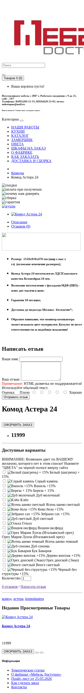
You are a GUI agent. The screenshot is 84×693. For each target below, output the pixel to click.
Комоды (17, 173)
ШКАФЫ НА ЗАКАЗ (28, 148)
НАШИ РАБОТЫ (25, 127)
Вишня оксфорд (50, 528)
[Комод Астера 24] (26, 214)
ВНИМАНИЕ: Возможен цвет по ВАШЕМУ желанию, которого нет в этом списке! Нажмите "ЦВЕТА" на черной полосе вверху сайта (40, 463)
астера (18, 599)
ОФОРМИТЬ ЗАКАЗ (18, 425)
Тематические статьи (28, 670)
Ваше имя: (10, 359)
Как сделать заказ (25, 683)
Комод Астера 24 (16, 626)
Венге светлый (47, 565)
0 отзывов (10, 587)
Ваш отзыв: (11, 379)
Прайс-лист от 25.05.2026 (31, 679)
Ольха (26, 523)
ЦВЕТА (17, 144)
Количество (11, 578)
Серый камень (46, 481)
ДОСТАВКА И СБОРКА (31, 161)
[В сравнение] (41, 652)
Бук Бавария (41, 551)
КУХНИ (18, 131)
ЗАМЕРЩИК (22, 140)
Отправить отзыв (16, 397)
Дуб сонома (39, 546)
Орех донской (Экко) (62, 560)
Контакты (19, 687)
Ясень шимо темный (61, 541)
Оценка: (8, 392)
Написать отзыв (33, 587)
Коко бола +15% (50, 509)
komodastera (34, 599)
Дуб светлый (42, 519)
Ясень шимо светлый (62, 505)
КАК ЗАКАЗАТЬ (25, 157)
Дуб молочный (47, 495)
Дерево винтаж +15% (62, 555)
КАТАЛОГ (20, 136)
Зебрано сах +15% (55, 514)
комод (6, 599)
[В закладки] (37, 652)
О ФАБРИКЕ (21, 152)
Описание (19, 222)
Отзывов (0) (20, 226)
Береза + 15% (43, 491)
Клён (23, 500)
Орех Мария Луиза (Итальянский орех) (33, 537)
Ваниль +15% (44, 486)
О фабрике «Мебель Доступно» (36, 674)
